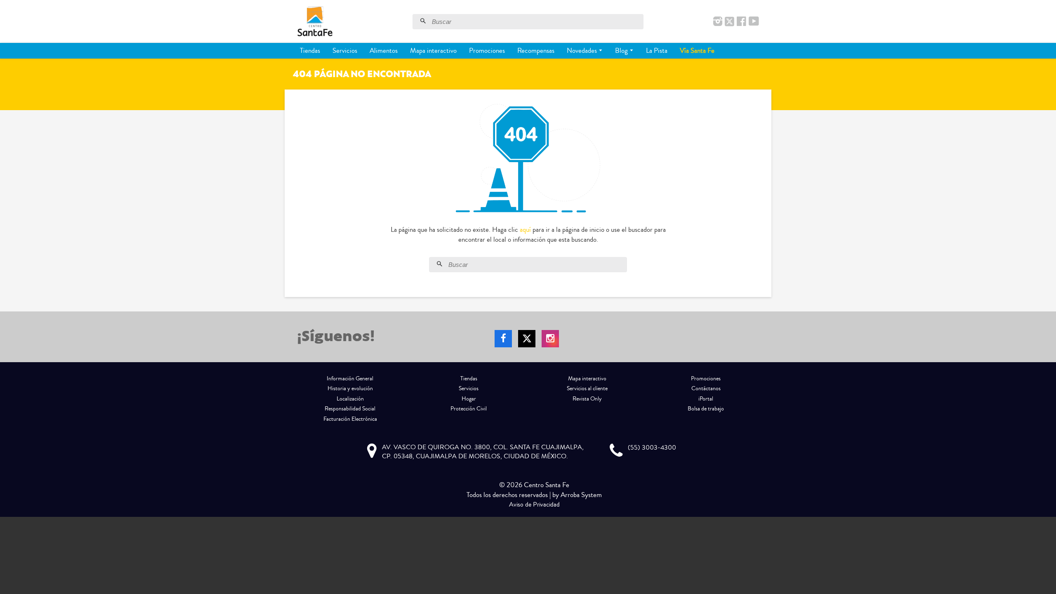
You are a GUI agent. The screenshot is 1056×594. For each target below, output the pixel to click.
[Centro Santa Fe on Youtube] (754, 22)
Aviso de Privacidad (534, 504)
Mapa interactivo (433, 50)
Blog (622, 50)
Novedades (583, 50)
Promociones (487, 50)
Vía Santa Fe (697, 50)
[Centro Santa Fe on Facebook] (741, 22)
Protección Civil (468, 409)
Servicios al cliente (587, 388)
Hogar (469, 399)
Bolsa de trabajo (706, 409)
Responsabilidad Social (350, 409)
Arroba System (581, 495)
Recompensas (535, 50)
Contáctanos (706, 388)
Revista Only (587, 399)
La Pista (656, 50)
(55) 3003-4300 (652, 447)
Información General (350, 379)
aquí (525, 229)
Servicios (344, 50)
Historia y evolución (350, 388)
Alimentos (384, 50)
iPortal (705, 399)
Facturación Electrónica (350, 419)
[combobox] (537, 21)
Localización (350, 399)
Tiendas (310, 50)
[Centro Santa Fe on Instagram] (718, 22)
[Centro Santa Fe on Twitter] (729, 22)
